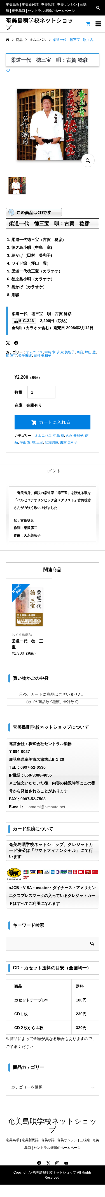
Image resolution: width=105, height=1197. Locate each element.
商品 (79, 352)
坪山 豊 (90, 352)
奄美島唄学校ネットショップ (39, 23)
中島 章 (50, 352)
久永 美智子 (66, 352)
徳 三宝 (11, 356)
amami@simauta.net (47, 806)
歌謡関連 (25, 356)
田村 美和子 (42, 356)
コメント (52, 470)
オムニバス (34, 352)
